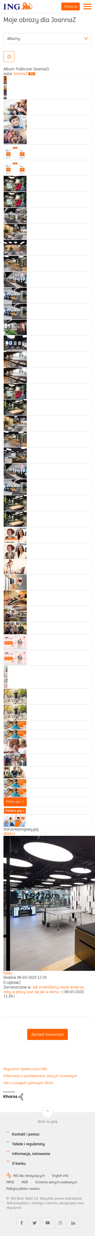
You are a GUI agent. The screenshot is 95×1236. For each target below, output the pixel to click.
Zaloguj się (70, 6)
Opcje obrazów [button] (9, 56)
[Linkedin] (73, 1223)
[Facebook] (21, 1223)
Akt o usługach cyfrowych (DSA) (28, 1083)
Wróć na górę (47, 1122)
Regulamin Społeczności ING (25, 1069)
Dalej (7, 973)
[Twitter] (34, 1223)
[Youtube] (47, 1223)
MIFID (10, 1182)
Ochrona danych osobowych (56, 1182)
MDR (24, 1182)
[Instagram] (60, 1223)
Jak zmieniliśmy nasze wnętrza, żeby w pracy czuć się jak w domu (43, 989)
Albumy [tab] (13, 38)
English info (60, 1176)
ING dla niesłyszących (29, 1176)
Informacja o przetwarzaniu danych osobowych (40, 1076)
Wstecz (9, 833)
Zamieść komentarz (47, 1034)
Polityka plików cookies (23, 1189)
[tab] (5, 87)
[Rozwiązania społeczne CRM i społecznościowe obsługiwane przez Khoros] (13, 1095)
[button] (19, 982)
